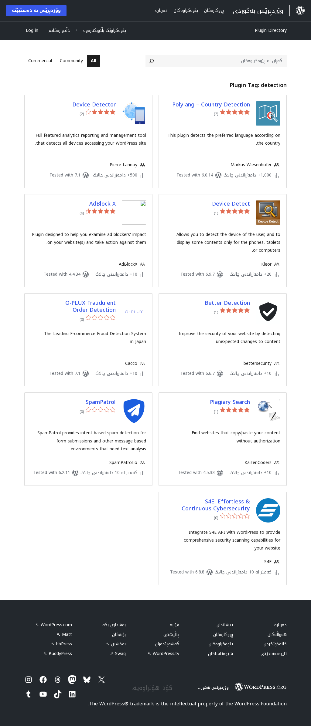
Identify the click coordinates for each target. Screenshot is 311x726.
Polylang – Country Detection (211, 104)
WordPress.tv (163, 654)
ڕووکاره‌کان (223, 634)
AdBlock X (102, 203)
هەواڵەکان (277, 634)
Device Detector (94, 104)
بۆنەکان (119, 634)
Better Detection (227, 303)
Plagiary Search (230, 402)
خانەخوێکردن (275, 644)
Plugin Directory (271, 30)
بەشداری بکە (114, 625)
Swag (118, 654)
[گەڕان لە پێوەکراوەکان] (151, 61)
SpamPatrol (101, 402)
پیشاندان (225, 625)
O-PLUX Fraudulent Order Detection (90, 307)
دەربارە (280, 625)
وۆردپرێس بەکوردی (212, 687)
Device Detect (231, 203)
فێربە (174, 625)
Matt (64, 634)
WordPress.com (54, 625)
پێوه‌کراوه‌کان (221, 644)
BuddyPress (57, 654)
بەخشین (116, 644)
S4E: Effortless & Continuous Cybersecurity (216, 505)
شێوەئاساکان (220, 654)
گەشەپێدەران (167, 644)
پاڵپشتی (171, 634)
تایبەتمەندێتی (274, 654)
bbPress (61, 644)
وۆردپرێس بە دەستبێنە (36, 10)
